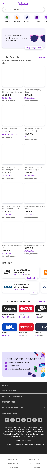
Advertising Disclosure (23, 440)
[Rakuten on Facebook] (18, 420)
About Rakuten (34, 467)
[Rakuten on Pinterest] (34, 420)
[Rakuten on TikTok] (12, 420)
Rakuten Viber (34, 459)
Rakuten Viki (12, 459)
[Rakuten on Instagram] (7, 420)
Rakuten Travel (34, 463)
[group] (12, 84)
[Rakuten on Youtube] (29, 420)
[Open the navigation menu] (3, 3)
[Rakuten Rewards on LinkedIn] (40, 420)
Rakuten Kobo (13, 463)
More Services (13, 467)
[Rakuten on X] (23, 420)
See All (42, 57)
